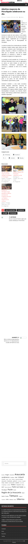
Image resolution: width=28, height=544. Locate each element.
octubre (5, 213)
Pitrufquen (13, 213)
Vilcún (15, 499)
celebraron (21, 210)
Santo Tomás (5, 496)
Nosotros (4, 533)
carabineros (6, 477)
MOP (3, 487)
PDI (24, 487)
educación (4, 481)
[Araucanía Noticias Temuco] (14, 2)
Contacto (4, 528)
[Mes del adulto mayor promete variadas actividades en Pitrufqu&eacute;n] (7, 168)
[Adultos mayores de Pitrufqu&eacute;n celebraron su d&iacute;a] (18, 168)
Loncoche (22, 482)
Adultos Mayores (10, 210)
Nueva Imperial (8, 487)
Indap (3, 482)
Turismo (3, 499)
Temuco (13, 495)
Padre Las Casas (17, 487)
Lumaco (8, 484)
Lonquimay (4, 484)
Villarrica (20, 499)
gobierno (15, 481)
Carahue (12, 477)
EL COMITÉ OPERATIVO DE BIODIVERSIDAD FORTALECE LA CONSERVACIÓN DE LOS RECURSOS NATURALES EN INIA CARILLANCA (14, 511)
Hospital (24, 481)
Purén (14, 490)
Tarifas (3, 536)
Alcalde (3, 474)
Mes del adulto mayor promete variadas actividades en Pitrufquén (7, 174)
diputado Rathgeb (19, 479)
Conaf (7, 479)
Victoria (11, 499)
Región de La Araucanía (11, 492)
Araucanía (20, 474)
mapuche (18, 484)
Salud (23, 492)
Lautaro (17, 482)
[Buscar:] (14, 463)
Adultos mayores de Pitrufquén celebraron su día (18, 173)
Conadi (3, 479)
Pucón (10, 489)
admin (22, 17)
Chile (16, 477)
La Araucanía (11, 482)
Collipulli (21, 477)
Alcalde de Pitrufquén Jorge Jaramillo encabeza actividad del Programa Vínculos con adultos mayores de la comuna (6, 195)
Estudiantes (9, 481)
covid (10, 479)
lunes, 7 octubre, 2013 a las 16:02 (10, 17)
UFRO (7, 499)
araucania (12, 474)
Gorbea (19, 481)
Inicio (3, 531)
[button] (26, 4)
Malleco (13, 485)
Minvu (23, 484)
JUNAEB (6, 482)
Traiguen (20, 496)
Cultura (13, 479)
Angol (7, 475)
